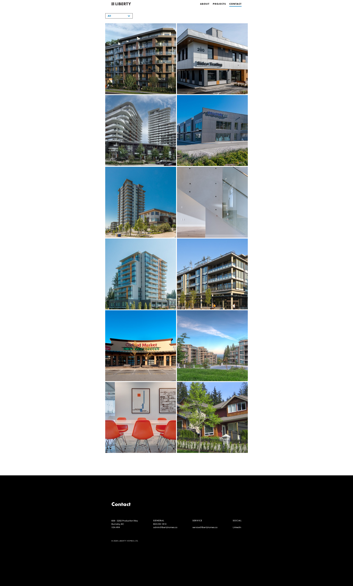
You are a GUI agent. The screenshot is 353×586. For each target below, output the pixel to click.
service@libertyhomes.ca (204, 527)
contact (235, 4)
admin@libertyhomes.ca (165, 527)
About (204, 4)
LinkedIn (237, 527)
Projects (219, 4)
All (109, 16)
